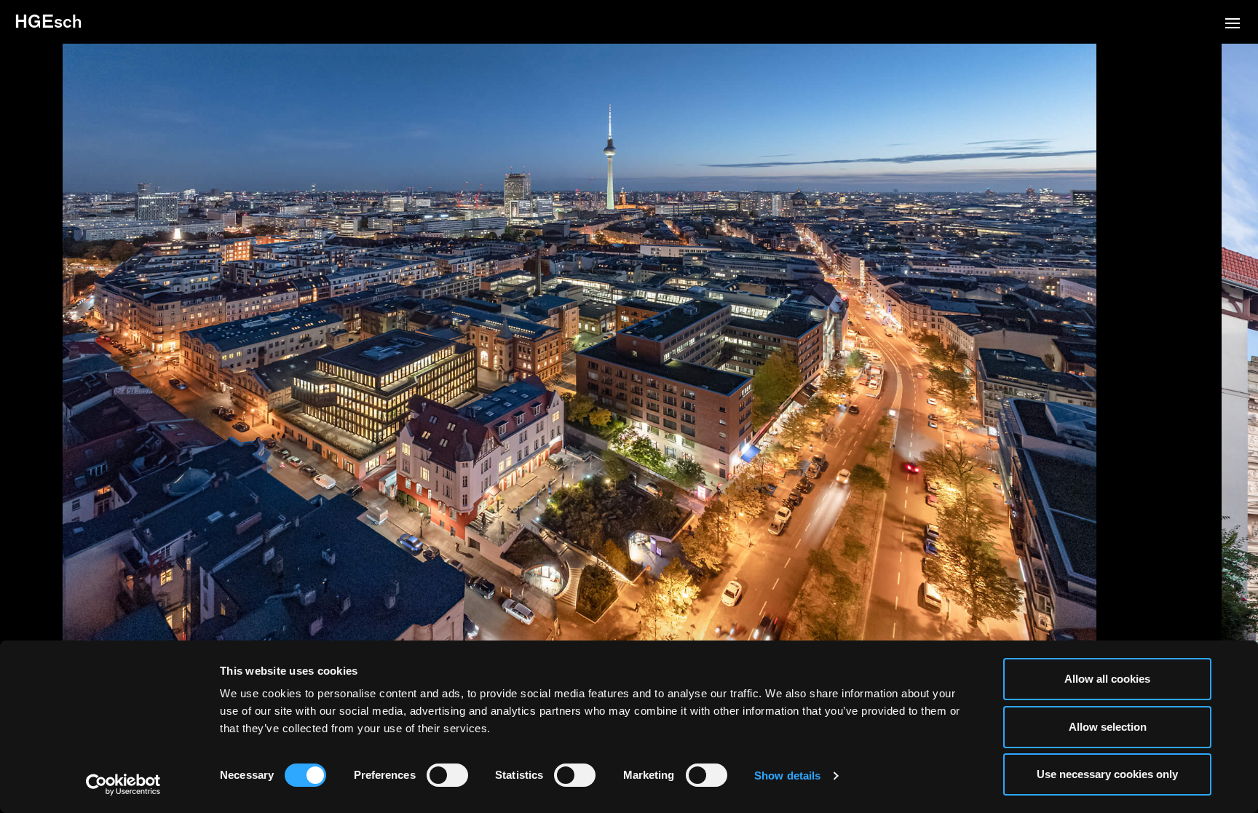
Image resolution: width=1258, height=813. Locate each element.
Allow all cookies (1107, 679)
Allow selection (1108, 727)
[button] (1232, 24)
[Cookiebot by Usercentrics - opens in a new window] (123, 785)
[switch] (447, 775)
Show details (787, 775)
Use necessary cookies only (1107, 774)
